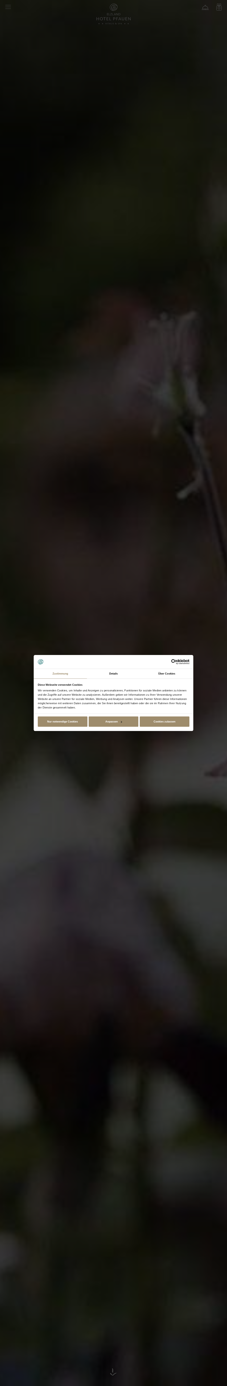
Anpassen (111, 721)
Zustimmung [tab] (60, 673)
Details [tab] (113, 673)
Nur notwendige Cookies (62, 721)
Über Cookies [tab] (166, 673)
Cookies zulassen (164, 721)
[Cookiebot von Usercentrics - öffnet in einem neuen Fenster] (173, 662)
